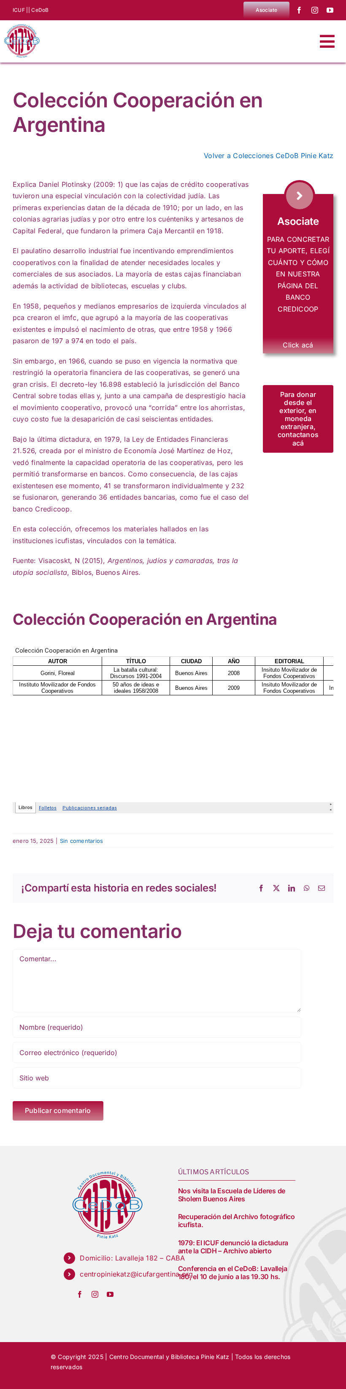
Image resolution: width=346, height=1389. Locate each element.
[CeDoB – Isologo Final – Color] (21, 23)
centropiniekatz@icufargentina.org (136, 1274)
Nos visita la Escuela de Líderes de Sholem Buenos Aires (232, 1195)
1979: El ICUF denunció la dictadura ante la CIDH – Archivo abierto (233, 1247)
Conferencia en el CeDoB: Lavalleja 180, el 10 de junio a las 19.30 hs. (232, 1272)
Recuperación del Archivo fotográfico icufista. (236, 1220)
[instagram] (314, 10)
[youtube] (330, 10)
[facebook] (299, 10)
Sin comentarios (81, 840)
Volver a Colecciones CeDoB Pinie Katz (268, 155)
